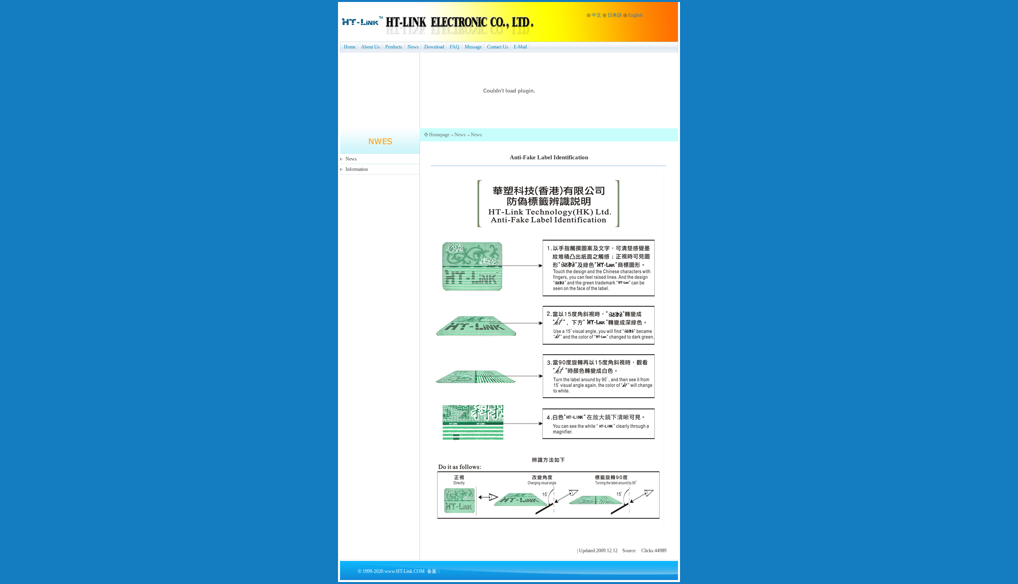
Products (393, 47)
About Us (370, 47)
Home (350, 47)
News (413, 47)
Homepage (439, 134)
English (635, 15)
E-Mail (520, 47)
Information (357, 169)
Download (434, 47)
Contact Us (497, 47)
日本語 (615, 15)
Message (473, 47)
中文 (596, 15)
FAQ (454, 47)
